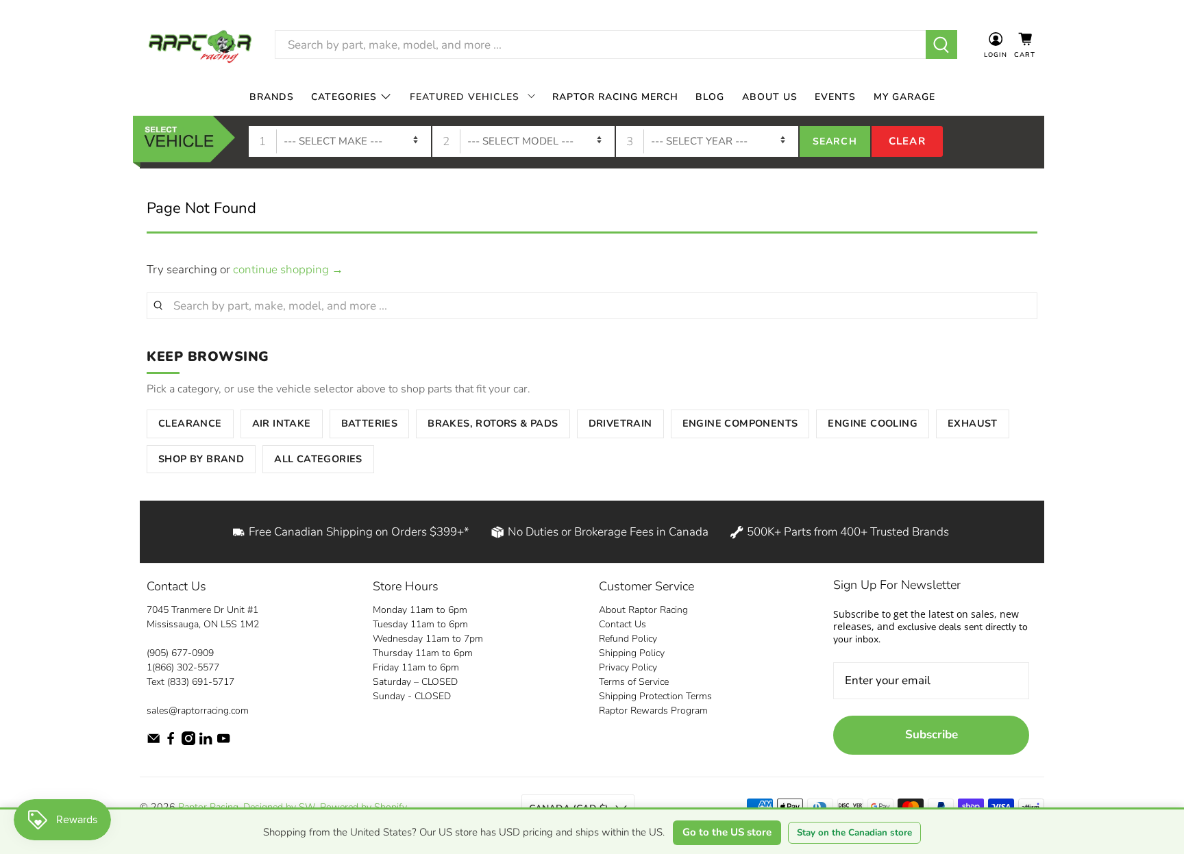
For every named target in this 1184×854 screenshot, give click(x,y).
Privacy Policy (628, 667)
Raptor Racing (208, 807)
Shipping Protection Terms (655, 696)
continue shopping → (288, 269)
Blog (709, 96)
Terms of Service (634, 681)
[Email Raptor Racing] (153, 742)
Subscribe (931, 734)
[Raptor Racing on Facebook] (170, 742)
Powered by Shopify (363, 807)
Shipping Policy (632, 653)
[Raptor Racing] (200, 45)
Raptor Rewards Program (653, 710)
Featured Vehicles (464, 96)
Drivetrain (620, 423)
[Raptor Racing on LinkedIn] (205, 742)
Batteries (369, 423)
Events (835, 96)
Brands (271, 96)
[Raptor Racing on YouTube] (223, 742)
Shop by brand (201, 459)
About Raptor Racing (643, 609)
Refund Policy (628, 638)
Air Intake (281, 423)
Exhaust (973, 423)
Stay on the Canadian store (854, 833)
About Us (770, 96)
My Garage (904, 96)
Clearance (190, 423)
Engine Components (740, 423)
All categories (318, 459)
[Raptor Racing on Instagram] (188, 742)
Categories (344, 96)
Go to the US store (727, 832)
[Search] (942, 44)
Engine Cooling (872, 423)
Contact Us (622, 624)
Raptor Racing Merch (615, 96)
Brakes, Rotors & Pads (493, 423)
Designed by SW (279, 807)
